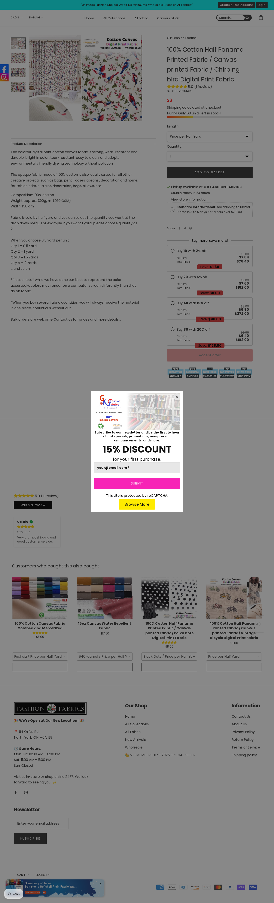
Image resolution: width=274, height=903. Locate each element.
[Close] (176, 396)
